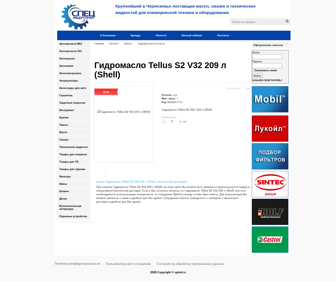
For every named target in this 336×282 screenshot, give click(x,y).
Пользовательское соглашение (128, 264)
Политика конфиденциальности (77, 263)
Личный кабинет (191, 35)
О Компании (108, 35)
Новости (161, 35)
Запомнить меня (266, 70)
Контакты (223, 35)
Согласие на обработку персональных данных (190, 264)
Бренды (136, 35)
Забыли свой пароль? (267, 80)
